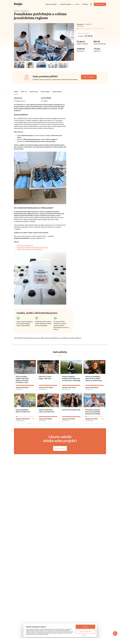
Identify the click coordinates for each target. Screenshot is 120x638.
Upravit (84, 635)
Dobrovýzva (34, 92)
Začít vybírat (100, 4)
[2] (30, 65)
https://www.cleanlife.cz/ (25, 245)
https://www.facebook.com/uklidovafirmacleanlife (32, 247)
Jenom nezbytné (85, 631)
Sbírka (16, 92)
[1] (19, 65)
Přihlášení (85, 4)
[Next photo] (72, 42)
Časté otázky (45, 92)
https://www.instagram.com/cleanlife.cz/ (30, 249)
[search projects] (91, 4)
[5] (63, 65)
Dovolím (85, 626)
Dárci (23, 92)
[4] (52, 65)
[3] (41, 65)
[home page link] (18, 4)
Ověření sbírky (57, 92)
